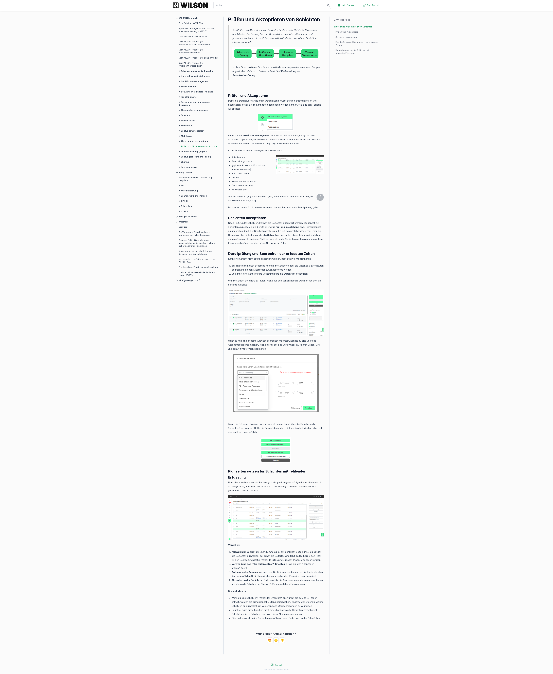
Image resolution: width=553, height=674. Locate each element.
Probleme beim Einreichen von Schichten (198, 267)
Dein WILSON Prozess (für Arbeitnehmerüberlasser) (191, 64)
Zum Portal (372, 5)
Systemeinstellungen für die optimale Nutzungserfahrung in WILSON (196, 30)
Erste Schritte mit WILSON (191, 23)
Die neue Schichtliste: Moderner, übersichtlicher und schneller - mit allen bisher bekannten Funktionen (197, 243)
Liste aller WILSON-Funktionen (193, 36)
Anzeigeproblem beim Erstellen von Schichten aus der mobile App (196, 252)
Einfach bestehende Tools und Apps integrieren (196, 179)
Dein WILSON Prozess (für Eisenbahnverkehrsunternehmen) (195, 43)
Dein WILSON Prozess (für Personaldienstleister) (191, 51)
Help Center (347, 5)
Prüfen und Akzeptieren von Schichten (199, 146)
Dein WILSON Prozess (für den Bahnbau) (198, 58)
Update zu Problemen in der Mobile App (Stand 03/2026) (198, 273)
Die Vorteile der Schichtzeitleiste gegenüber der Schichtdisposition (195, 233)
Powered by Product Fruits (276, 669)
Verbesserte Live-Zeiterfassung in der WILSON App (197, 260)
